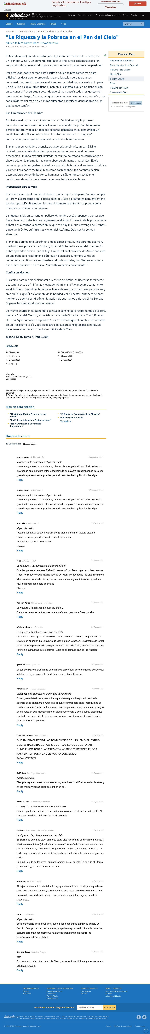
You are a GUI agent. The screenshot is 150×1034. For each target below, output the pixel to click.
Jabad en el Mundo (113, 996)
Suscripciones (52, 999)
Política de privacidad (123, 1026)
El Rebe (108, 994)
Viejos (33, 444)
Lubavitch (47, 1016)
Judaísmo (21, 24)
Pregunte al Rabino (85, 15)
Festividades (86, 991)
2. (7, 356)
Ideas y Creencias (37, 24)
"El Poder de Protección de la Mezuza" (80, 414)
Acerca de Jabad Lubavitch (116, 991)
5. (59, 352)
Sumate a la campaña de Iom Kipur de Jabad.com (71, 3)
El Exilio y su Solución (71, 417)
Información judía (94, 1018)
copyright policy (61, 397)
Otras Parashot (25, 31)
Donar (125, 15)
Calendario (51, 994)
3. (7, 360)
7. (59, 360)
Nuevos (27, 444)
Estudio (9, 24)
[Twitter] (144, 1017)
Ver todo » (65, 421)
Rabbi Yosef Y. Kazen (58, 1018)
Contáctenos (140, 1026)
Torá (76, 1018)
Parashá (10, 31)
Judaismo (82, 1018)
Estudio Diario (52, 996)
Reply (20, 479)
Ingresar (71, 15)
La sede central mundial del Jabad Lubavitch (93, 1016)
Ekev (51, 31)
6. (59, 356)
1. (7, 352)
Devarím (41, 31)
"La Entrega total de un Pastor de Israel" (30, 420)
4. (7, 364)
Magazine (27, 994)
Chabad (40, 1016)
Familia (53, 24)
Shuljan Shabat (65, 31)
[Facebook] (139, 1017)
